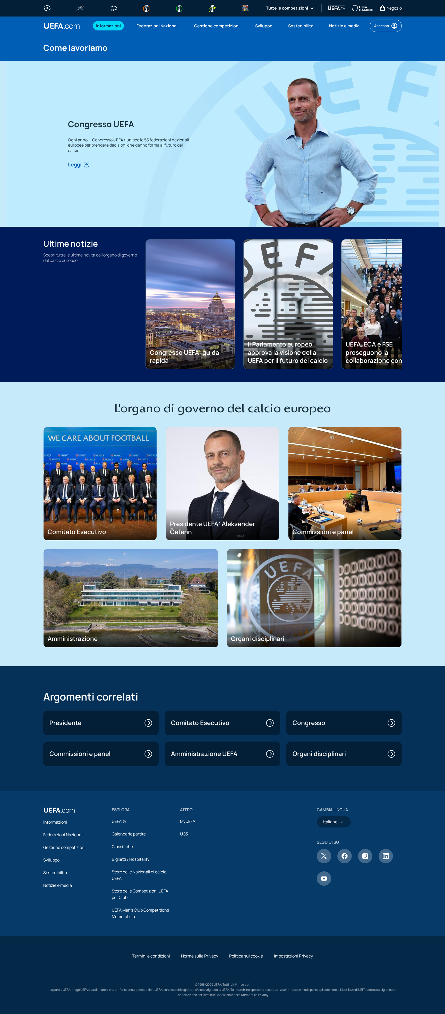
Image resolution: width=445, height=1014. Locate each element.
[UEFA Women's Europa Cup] (212, 8)
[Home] (59, 810)
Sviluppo (51, 860)
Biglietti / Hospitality (130, 859)
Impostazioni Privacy (293, 956)
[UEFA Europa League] (146, 8)
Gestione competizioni (64, 847)
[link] (108, 26)
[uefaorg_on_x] (324, 862)
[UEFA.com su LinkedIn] (386, 862)
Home (61, 26)
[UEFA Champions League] (47, 8)
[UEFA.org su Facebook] (344, 862)
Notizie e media (57, 885)
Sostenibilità (55, 872)
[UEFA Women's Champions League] (113, 8)
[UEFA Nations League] (245, 8)
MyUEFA (187, 821)
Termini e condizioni (151, 956)
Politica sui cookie (246, 956)
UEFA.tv (119, 821)
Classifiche (122, 846)
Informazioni (55, 822)
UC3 (184, 834)
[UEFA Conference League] (179, 8)
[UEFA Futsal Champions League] (80, 8)
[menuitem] (110, 26)
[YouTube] (324, 884)
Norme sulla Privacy (199, 956)
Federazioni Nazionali (63, 835)
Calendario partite (129, 834)
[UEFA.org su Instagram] (365, 862)
